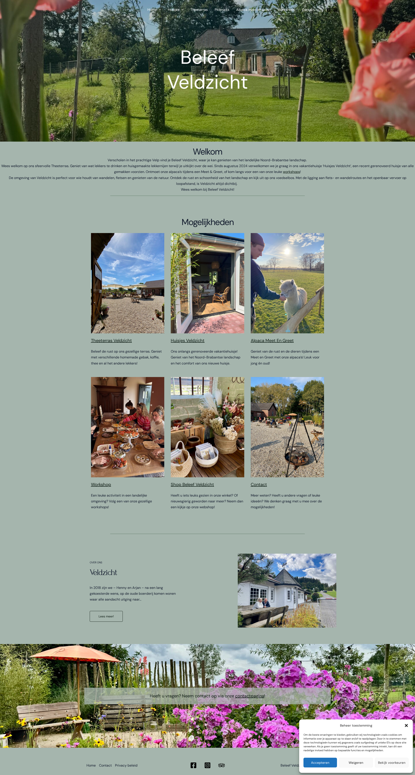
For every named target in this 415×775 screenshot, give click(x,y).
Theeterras (199, 9)
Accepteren (320, 763)
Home (152, 9)
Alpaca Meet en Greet (272, 340)
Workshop (101, 484)
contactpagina (249, 696)
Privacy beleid (126, 765)
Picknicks (222, 9)
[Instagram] (335, 10)
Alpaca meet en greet (253, 9)
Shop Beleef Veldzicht (192, 484)
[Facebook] (329, 10)
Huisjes (173, 9)
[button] (406, 725)
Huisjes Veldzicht (187, 340)
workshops (291, 171)
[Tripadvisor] (221, 765)
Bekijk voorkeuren (391, 763)
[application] (159, 9)
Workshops (286, 9)
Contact (308, 9)
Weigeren (356, 763)
